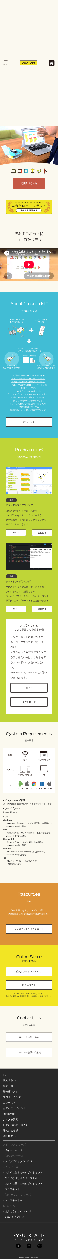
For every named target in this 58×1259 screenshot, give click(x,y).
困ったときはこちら (29, 1037)
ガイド (16, 532)
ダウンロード (29, 702)
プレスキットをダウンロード (29, 929)
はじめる (42, 532)
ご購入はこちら (29, 183)
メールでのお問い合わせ (29, 1052)
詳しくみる (29, 422)
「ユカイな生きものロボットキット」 (28, 378)
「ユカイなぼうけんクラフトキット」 (28, 382)
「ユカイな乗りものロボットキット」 (28, 385)
